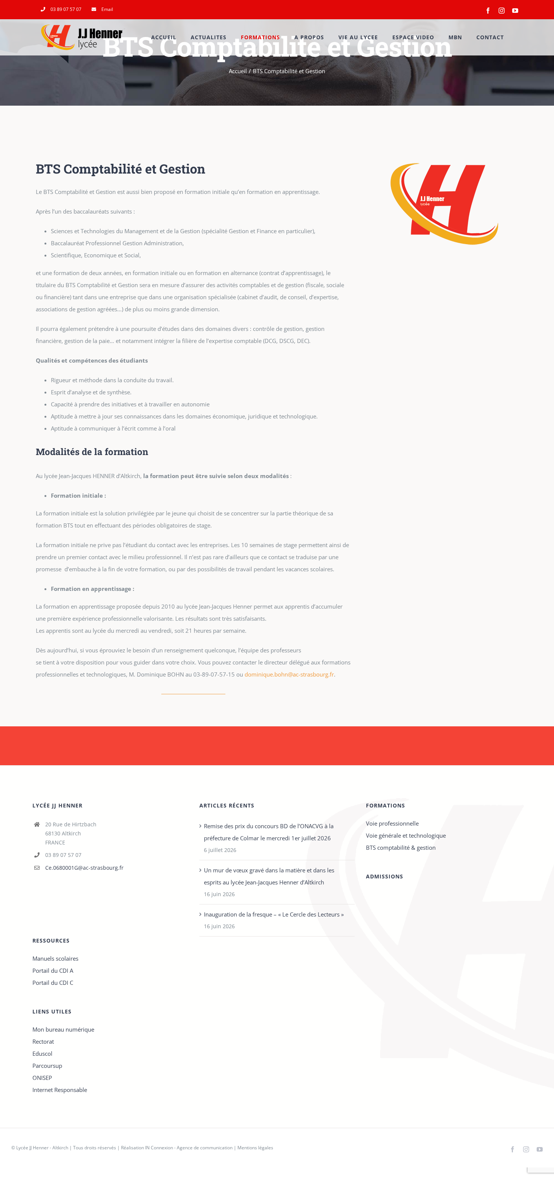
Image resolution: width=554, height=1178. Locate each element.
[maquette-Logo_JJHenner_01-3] (444, 146)
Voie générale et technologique (406, 835)
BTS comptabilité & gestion (401, 847)
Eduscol (42, 1053)
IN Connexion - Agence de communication (189, 1147)
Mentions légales (255, 1147)
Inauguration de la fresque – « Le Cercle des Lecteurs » (274, 914)
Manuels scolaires (55, 958)
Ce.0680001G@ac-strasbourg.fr (84, 867)
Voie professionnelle (392, 823)
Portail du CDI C (52, 982)
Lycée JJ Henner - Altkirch (42, 1147)
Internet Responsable (59, 1089)
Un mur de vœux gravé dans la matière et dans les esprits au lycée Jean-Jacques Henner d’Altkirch (269, 876)
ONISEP (42, 1077)
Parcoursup (47, 1065)
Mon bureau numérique (63, 1029)
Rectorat (43, 1041)
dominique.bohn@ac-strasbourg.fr (289, 674)
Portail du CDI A (52, 970)
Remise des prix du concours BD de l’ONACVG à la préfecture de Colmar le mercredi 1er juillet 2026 (269, 832)
